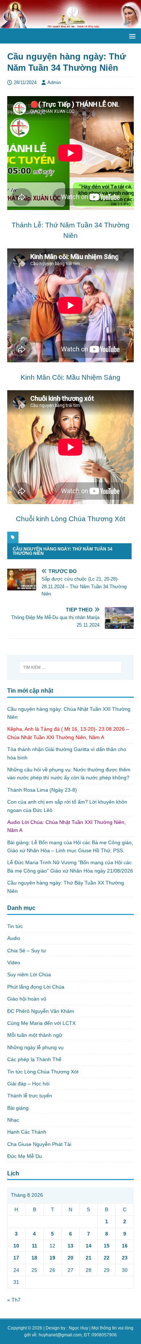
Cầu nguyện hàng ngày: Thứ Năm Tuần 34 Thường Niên (62, 551)
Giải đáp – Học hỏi (28, 1084)
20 (70, 1258)
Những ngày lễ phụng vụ (35, 1047)
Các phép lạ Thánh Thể (34, 1059)
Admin (54, 82)
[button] (131, 35)
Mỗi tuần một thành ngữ (34, 1035)
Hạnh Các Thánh (26, 1132)
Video (13, 962)
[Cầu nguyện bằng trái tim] (70, 24)
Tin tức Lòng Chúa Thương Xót (42, 1072)
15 (107, 1246)
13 (70, 1246)
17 (16, 1258)
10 (16, 1246)
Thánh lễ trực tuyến (29, 1095)
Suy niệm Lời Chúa (29, 974)
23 (125, 1258)
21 (88, 1258)
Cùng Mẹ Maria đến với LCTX (41, 1023)
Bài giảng (18, 1108)
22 (107, 1258)
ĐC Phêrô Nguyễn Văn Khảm (40, 1011)
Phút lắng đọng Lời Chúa (35, 987)
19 (52, 1258)
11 (34, 1246)
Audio (13, 938)
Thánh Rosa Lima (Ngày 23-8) (42, 790)
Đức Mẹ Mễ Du (24, 1156)
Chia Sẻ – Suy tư (26, 950)
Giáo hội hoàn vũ (26, 999)
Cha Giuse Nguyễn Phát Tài (39, 1144)
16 (125, 1246)
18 (34, 1258)
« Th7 (14, 1300)
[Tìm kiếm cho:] (71, 667)
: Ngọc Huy (77, 1328)
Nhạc (13, 1120)
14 (88, 1246)
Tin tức (15, 926)
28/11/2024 (25, 82)
